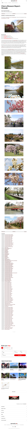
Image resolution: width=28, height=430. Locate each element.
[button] (26, 406)
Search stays (19, 355)
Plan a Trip (2, 412)
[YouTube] (15, 426)
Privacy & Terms (22, 424)
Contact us (11, 424)
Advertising (14, 424)
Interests (2, 410)
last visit (8, 17)
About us (5, 424)
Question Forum (3, 418)
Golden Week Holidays (11, 49)
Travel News (2, 416)
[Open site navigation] (26, 1)
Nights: (21, 351)
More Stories (13, 391)
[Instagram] (14, 426)
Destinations (2, 406)
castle (8, 18)
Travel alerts (9, 2)
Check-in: (15, 351)
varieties (2, 46)
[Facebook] (12, 426)
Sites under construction (14, 2)
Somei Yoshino (15, 40)
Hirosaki (13, 17)
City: (2, 351)
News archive (5, 2)
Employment (8, 424)
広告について (18, 424)
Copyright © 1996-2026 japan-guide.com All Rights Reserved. (14, 428)
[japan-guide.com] (14, 423)
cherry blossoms (3, 18)
